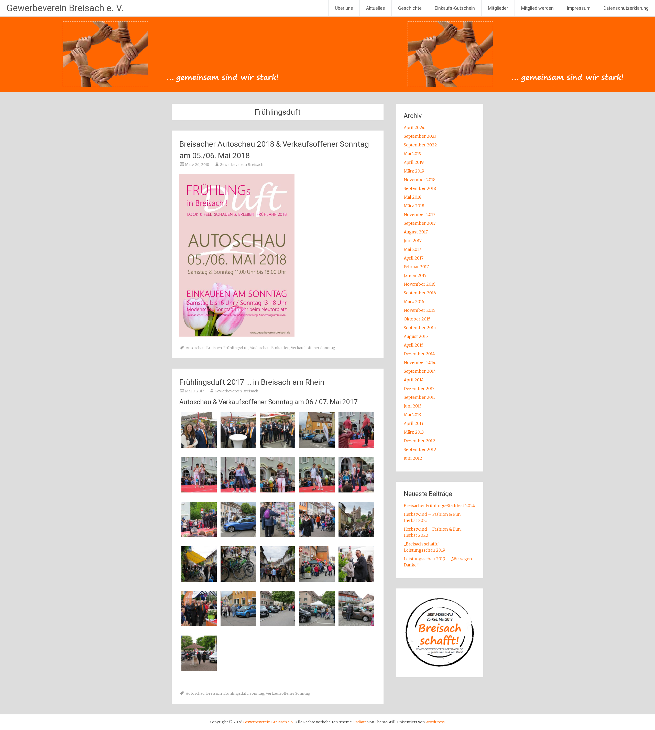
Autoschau (195, 348)
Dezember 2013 (419, 388)
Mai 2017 (412, 249)
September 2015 (420, 327)
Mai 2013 (412, 414)
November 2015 (419, 310)
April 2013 (413, 423)
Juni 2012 (413, 458)
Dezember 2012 (419, 440)
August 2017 (416, 231)
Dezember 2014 (419, 353)
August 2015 (416, 336)
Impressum (579, 8)
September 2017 (420, 223)
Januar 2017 (415, 275)
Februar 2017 (416, 266)
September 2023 (420, 136)
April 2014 (414, 379)
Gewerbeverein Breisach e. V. (65, 8)
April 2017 (413, 258)
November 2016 (419, 284)
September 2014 (420, 371)
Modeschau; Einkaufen (269, 348)
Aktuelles (375, 8)
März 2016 (414, 301)
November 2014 (419, 362)
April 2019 (414, 162)
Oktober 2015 (417, 318)
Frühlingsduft (235, 348)
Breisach (214, 348)
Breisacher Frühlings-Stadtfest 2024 (439, 505)
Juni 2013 (412, 406)
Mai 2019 (412, 153)
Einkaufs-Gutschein (455, 8)
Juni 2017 (413, 240)
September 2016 (420, 292)
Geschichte (410, 8)
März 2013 (414, 432)
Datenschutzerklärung (626, 8)
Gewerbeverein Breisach (241, 164)
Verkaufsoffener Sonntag (313, 348)
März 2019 (414, 171)
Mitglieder (498, 8)
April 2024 (414, 127)
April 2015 (413, 345)
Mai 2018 (412, 197)
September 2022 (420, 144)
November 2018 (419, 179)
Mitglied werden (537, 8)
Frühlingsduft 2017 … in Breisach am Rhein (251, 382)
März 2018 (414, 205)
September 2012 (420, 449)
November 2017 (419, 214)
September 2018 (420, 188)
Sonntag (256, 693)
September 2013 (419, 397)
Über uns (344, 8)
